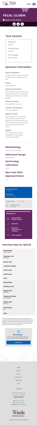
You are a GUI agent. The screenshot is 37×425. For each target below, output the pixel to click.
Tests (18, 374)
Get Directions (18, 397)
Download (13, 206)
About (18, 370)
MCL (18, 383)
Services (18, 380)
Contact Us (18, 342)
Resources (18, 377)
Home (18, 367)
